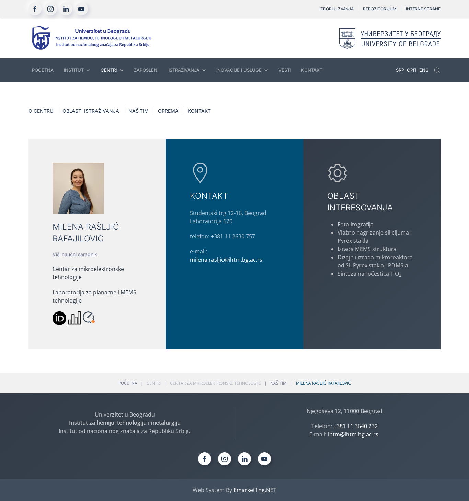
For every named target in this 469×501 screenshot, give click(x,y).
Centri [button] (109, 70)
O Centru (40, 111)
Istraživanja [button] (184, 70)
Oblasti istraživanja (90, 111)
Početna (43, 70)
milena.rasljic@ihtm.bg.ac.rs (226, 259)
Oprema (168, 111)
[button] (437, 70)
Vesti (284, 70)
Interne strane (423, 8)
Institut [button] (74, 70)
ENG (424, 70)
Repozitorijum (379, 8)
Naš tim (138, 111)
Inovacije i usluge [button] (239, 70)
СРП (412, 70)
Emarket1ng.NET (254, 490)
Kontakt (311, 70)
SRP (400, 70)
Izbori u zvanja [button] (336, 8)
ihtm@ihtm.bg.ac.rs (353, 434)
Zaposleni (146, 70)
